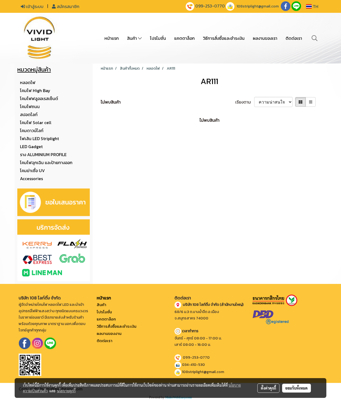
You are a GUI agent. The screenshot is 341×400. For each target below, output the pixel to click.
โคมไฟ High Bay (35, 90)
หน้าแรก (111, 38)
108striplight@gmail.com (258, 6)
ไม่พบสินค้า (111, 102)
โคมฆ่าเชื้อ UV (32, 170)
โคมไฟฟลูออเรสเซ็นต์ (39, 98)
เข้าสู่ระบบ (34, 6)
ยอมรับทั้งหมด (296, 388)
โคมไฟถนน (30, 106)
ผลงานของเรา (265, 38)
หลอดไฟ (27, 82)
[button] (314, 38)
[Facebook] (25, 343)
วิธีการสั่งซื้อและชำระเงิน (224, 38)
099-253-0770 (210, 6)
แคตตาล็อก (184, 38)
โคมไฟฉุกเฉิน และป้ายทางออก (46, 162)
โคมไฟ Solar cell (35, 122)
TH (315, 6)
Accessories (31, 178)
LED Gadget (31, 146)
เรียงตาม (244, 102)
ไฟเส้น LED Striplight (39, 138)
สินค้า (132, 38)
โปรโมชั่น (158, 38)
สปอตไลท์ (29, 114)
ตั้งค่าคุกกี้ (268, 388)
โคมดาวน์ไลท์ (31, 130)
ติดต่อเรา (294, 38)
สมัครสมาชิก (67, 6)
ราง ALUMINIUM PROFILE (43, 154)
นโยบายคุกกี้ (66, 390)
